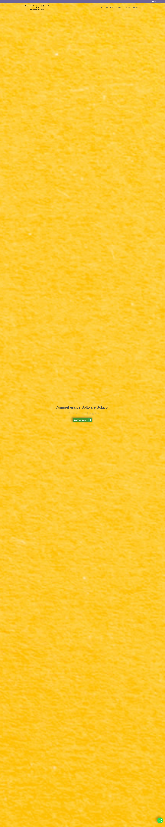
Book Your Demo (80, 420)
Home (100, 7)
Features (109, 7)
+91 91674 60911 (158, 1)
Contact (119, 7)
